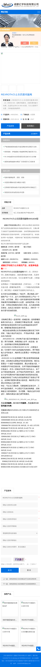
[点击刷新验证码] (19, 559)
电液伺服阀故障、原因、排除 (14, 177)
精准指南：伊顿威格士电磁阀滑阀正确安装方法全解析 (21, 152)
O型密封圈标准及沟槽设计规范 (14, 182)
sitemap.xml (15, 658)
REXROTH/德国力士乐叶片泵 (30, 620)
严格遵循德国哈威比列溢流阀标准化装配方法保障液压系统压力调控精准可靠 (21, 147)
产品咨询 (10, 126)
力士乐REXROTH (27, 47)
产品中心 (16, 47)
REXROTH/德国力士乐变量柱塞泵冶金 (30, 646)
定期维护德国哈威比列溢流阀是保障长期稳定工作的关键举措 (21, 187)
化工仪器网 (35, 658)
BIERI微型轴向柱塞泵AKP (11, 620)
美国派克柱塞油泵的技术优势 (14, 192)
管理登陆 (22, 658)
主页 (10, 47)
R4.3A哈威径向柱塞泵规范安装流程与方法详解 (20, 157)
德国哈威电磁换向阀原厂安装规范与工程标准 (19, 162)
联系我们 (30, 126)
